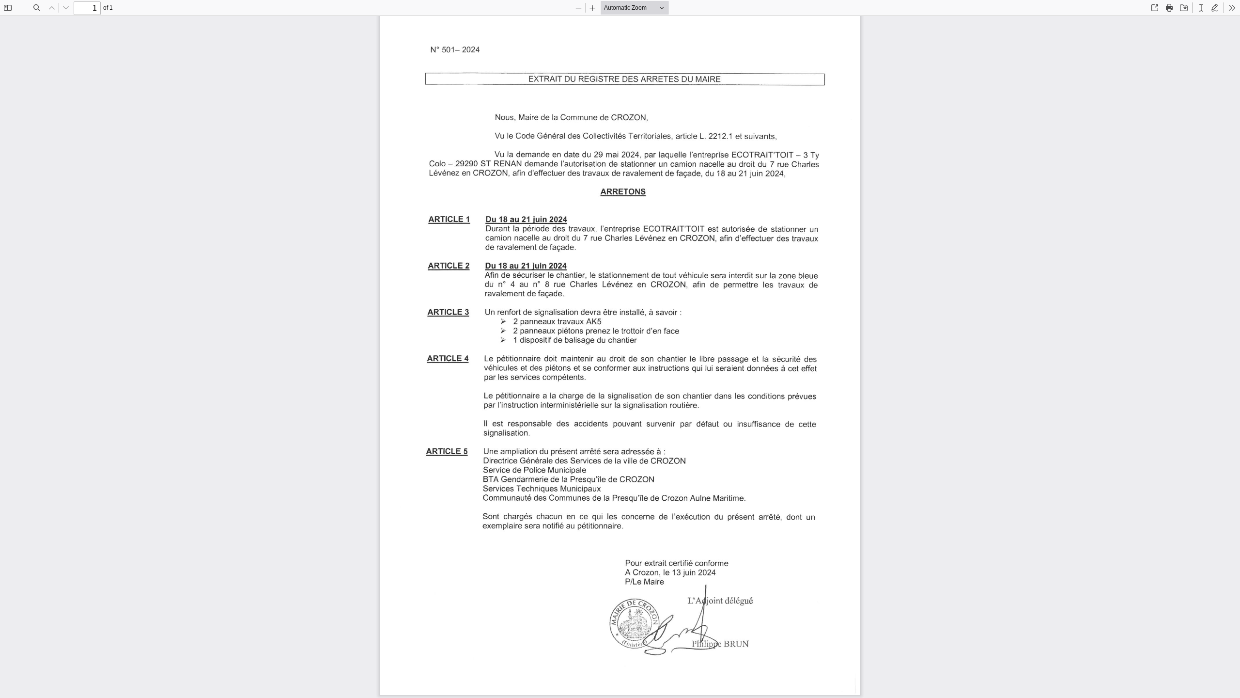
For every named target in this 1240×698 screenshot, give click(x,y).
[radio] (1201, 8)
